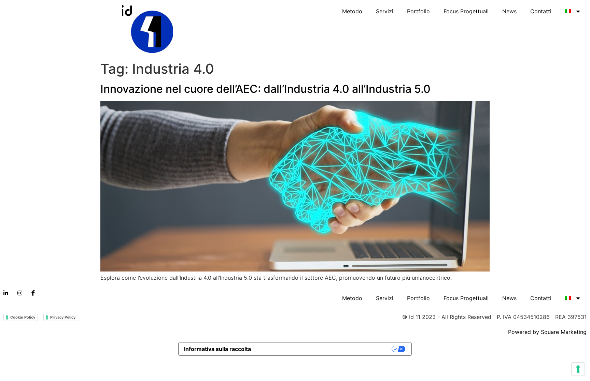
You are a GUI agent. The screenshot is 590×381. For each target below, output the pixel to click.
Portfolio (418, 11)
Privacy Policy (62, 317)
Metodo (352, 11)
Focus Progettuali (466, 11)
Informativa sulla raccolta (217, 349)
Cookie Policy (22, 317)
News (509, 11)
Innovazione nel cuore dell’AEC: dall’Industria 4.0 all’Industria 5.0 (265, 89)
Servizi (384, 11)
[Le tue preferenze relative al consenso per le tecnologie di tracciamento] (578, 369)
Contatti (540, 11)
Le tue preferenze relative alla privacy (325, 349)
